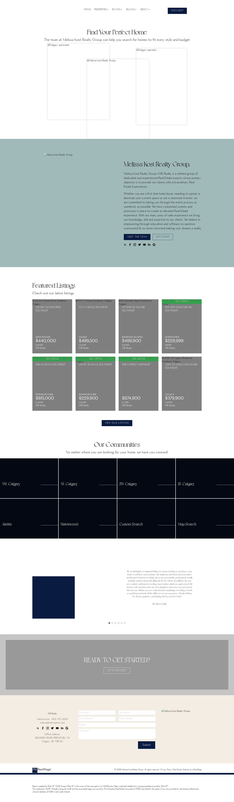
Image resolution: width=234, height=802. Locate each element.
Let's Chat (163, 237)
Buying (116, 9)
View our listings (117, 423)
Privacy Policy (166, 769)
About (144, 9)
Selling (130, 9)
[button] (177, 11)
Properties (100, 9)
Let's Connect (117, 670)
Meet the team (137, 237)
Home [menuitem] (87, 9)
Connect (177, 10)
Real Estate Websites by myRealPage (187, 769)
